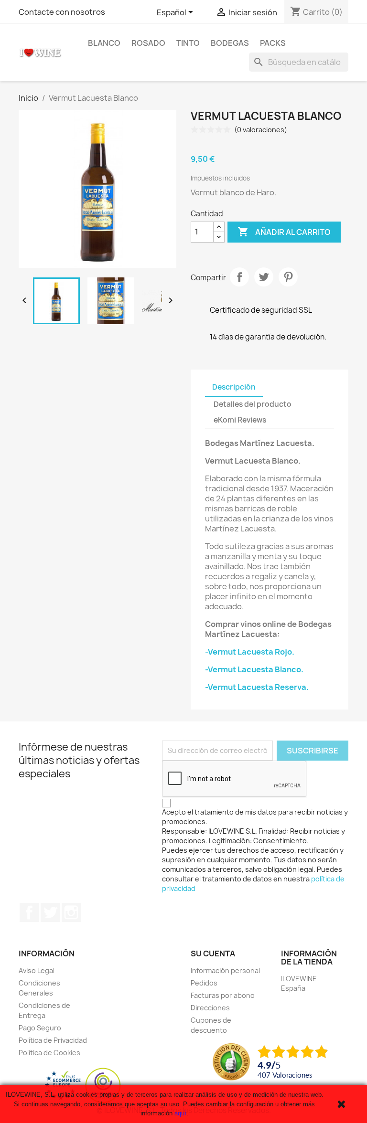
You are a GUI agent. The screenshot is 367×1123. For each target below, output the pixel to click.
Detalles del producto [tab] (252, 404)
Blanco (104, 43)
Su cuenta (213, 953)
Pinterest (288, 276)
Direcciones (210, 1007)
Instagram (71, 912)
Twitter (50, 912)
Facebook (29, 912)
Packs (273, 43)
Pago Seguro (40, 1027)
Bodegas (230, 43)
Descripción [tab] (234, 387)
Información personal (225, 970)
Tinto (188, 43)
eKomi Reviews (240, 420)
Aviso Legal (36, 970)
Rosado (148, 43)
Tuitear (263, 276)
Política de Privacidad (53, 1040)
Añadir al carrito (284, 231)
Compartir (239, 276)
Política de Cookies (49, 1052)
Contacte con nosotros (62, 12)
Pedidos (204, 982)
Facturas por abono (223, 995)
